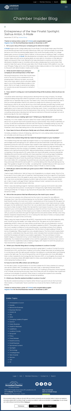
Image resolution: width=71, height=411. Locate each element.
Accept (50, 406)
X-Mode (30, 41)
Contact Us (44, 376)
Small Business (14, 343)
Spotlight (12, 348)
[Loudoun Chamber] (13, 7)
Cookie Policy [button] (56, 400)
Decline (35, 406)
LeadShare (13, 329)
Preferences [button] (27, 402)
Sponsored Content (16, 345)
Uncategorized (14, 352)
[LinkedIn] (37, 385)
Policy (11, 336)
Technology (13, 350)
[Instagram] (50, 385)
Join (63, 2)
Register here (8, 43)
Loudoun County (15, 331)
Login (35, 2)
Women (12, 357)
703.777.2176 (17, 392)
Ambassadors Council (17, 303)
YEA (11, 359)
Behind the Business (16, 307)
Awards (12, 305)
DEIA (11, 317)
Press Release (14, 338)
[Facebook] (41, 385)
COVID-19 (13, 312)
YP (10, 362)
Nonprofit (13, 333)
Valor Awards (14, 355)
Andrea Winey (23, 37)
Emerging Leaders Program (19, 319)
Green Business (15, 324)
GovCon (12, 322)
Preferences (21, 406)
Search (56, 2)
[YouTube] (46, 385)
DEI (11, 314)
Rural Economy (15, 341)
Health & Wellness (15, 326)
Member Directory (45, 2)
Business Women (15, 310)
